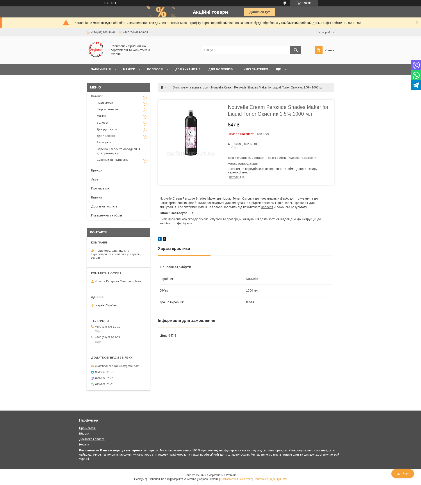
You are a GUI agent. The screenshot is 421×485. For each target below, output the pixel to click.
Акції (94, 179)
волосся (267, 207)
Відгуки (96, 197)
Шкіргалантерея (254, 69)
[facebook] (160, 239)
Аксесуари (104, 142)
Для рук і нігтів (187, 69)
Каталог (97, 96)
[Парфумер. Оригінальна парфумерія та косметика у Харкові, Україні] (96, 58)
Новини (84, 444)
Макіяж (129, 69)
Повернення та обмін (106, 215)
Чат (406, 473)
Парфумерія (101, 69)
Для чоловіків (220, 69)
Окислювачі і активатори (190, 87)
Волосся (155, 69)
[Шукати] (295, 50)
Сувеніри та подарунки (112, 159)
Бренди (96, 170)
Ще (278, 69)
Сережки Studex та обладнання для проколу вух (118, 151)
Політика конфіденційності (270, 479)
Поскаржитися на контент (236, 479)
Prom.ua (231, 475)
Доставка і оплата (104, 206)
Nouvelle (166, 198)
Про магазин (100, 188)
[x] (164, 239)
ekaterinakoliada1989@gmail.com (117, 365)
